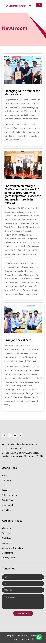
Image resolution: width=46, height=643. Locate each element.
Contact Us (7, 552)
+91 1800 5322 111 (14, 448)
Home (5, 475)
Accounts (6, 490)
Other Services (9, 495)
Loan (4, 485)
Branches (7, 542)
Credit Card (7, 499)
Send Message (23, 613)
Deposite (6, 480)
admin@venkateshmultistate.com (22, 444)
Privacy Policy (8, 557)
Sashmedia (29, 639)
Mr (38, 4)
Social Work (8, 538)
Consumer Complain (12, 547)
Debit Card (7, 504)
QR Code (6, 509)
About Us (6, 528)
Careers (6, 533)
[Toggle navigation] (29, 5)
